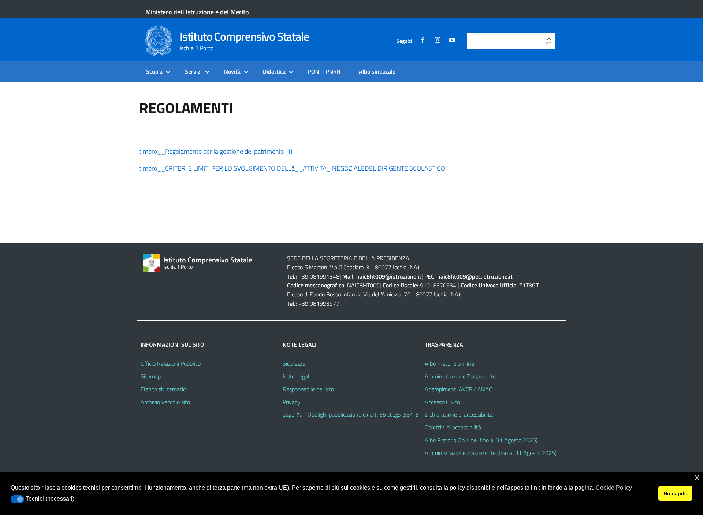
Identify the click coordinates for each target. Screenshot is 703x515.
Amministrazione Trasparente (460, 376)
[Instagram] (437, 41)
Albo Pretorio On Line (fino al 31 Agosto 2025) (481, 440)
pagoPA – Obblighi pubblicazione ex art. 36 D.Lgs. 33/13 (351, 414)
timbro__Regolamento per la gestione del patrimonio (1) (216, 151)
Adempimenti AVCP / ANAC (458, 389)
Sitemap (151, 376)
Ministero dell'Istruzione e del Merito (197, 12)
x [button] (697, 477)
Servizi (193, 71)
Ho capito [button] (675, 493)
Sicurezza (294, 363)
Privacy (291, 402)
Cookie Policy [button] (614, 488)
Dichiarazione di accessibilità (459, 414)
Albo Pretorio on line (449, 363)
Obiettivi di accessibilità (453, 427)
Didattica (274, 71)
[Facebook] (423, 41)
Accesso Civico (442, 402)
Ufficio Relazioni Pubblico (171, 363)
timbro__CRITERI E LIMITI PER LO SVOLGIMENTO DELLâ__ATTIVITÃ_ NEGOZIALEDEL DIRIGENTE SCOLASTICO (292, 168)
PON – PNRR (324, 71)
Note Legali (296, 376)
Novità (232, 71)
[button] (17, 499)
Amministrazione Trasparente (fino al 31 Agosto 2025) (491, 452)
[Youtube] (452, 41)
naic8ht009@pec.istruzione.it (475, 276)
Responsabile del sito (308, 389)
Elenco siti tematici (164, 389)
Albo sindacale (377, 71)
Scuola (154, 71)
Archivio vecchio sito (165, 402)
